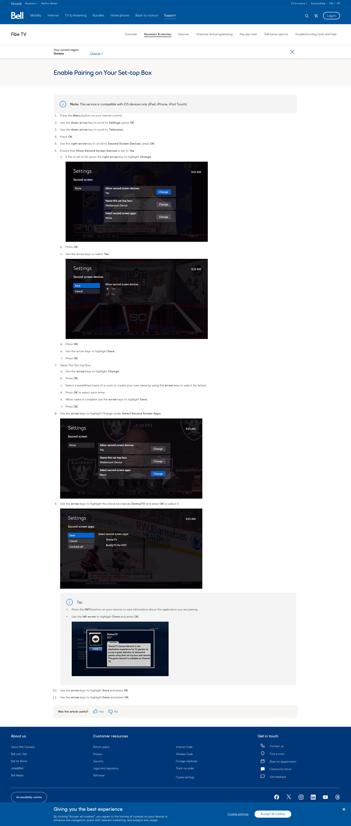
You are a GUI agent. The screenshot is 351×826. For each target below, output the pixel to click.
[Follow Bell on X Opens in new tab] (288, 797)
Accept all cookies (273, 814)
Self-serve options (276, 34)
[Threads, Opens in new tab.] (337, 797)
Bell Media (17, 775)
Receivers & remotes (157, 34)
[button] (96, 53)
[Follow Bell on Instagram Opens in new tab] (301, 797)
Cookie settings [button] (185, 777)
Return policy (101, 747)
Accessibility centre (29, 797)
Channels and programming (214, 34)
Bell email (99, 775)
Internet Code (184, 747)
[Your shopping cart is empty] (316, 16)
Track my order (185, 768)
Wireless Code (184, 754)
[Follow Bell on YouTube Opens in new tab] (325, 797)
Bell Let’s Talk (19, 754)
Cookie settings (238, 814)
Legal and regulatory (106, 768)
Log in (331, 15)
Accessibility (318, 3)
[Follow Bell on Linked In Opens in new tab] (313, 797)
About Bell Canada (23, 747)
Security (98, 761)
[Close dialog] (344, 809)
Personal (16, 3)
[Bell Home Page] (17, 15)
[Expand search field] (307, 16)
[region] (175, 814)
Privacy (97, 754)
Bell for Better (49, 3)
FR (338, 3)
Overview (131, 34)
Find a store (298, 3)
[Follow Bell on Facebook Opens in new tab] (276, 797)
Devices (184, 34)
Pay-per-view (248, 34)
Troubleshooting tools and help (315, 34)
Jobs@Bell (17, 768)
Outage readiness (186, 761)
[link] (262, 745)
